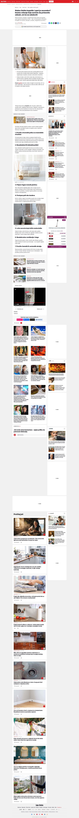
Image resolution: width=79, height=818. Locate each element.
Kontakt (39, 811)
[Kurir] (20, 809)
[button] (44, 23)
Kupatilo (16, 313)
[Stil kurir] (36, 809)
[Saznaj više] (64, 82)
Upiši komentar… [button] (20, 434)
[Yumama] (53, 809)
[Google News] (45, 814)
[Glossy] (39, 809)
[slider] (17, 304)
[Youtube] (42, 814)
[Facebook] (32, 814)
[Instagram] (39, 814)
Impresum (26, 811)
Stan (20, 7)
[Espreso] (29, 809)
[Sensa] (48, 809)
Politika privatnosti (52, 811)
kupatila (20, 83)
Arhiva (57, 811)
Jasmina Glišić (19, 22)
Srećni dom (24, 7)
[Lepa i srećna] (3, 1)
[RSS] (47, 814)
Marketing (23, 811)
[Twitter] (34, 814)
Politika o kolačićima (44, 811)
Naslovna (16, 7)
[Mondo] (25, 809)
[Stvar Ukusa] (58, 809)
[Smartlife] (43, 809)
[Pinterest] (37, 814)
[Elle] (33, 809)
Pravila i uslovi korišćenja (33, 811)
